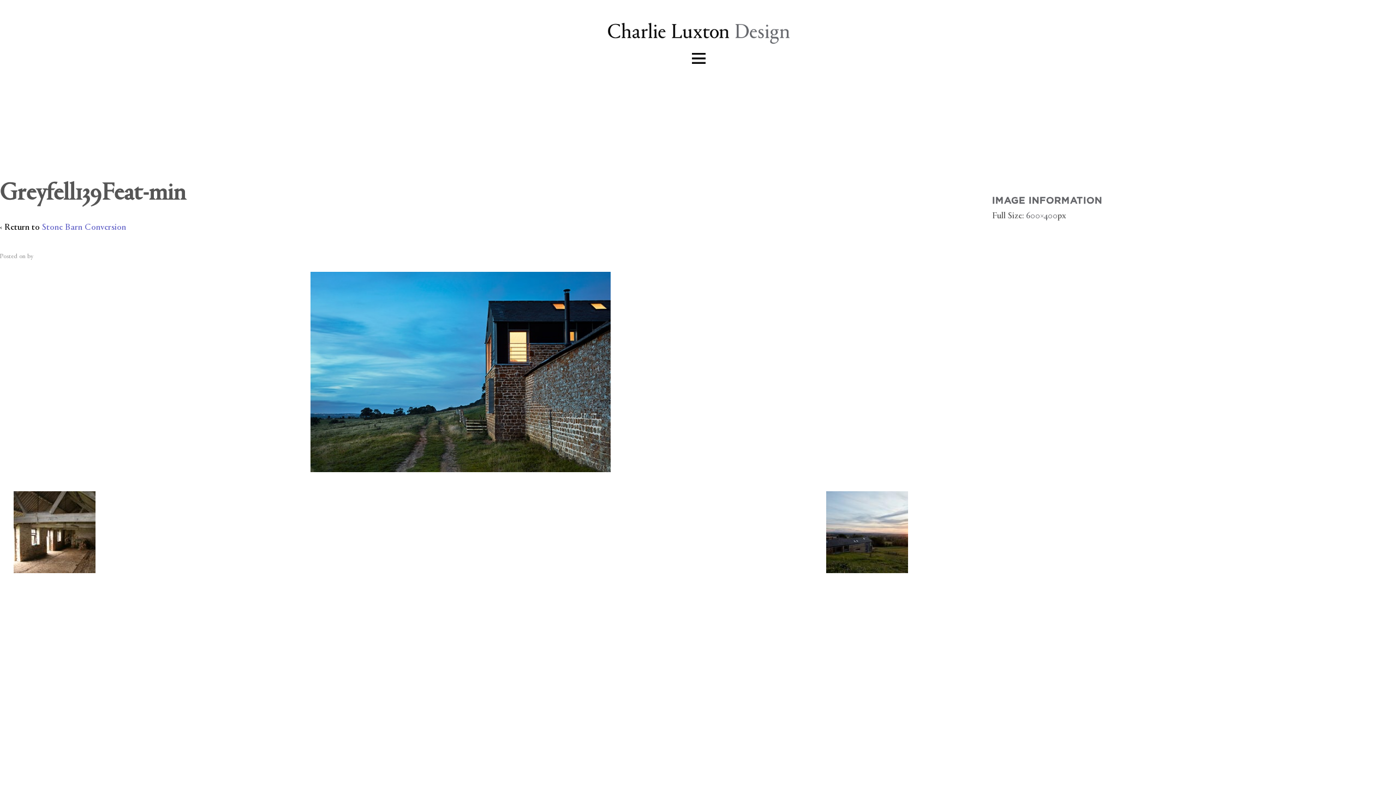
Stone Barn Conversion (84, 228)
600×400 (1042, 216)
